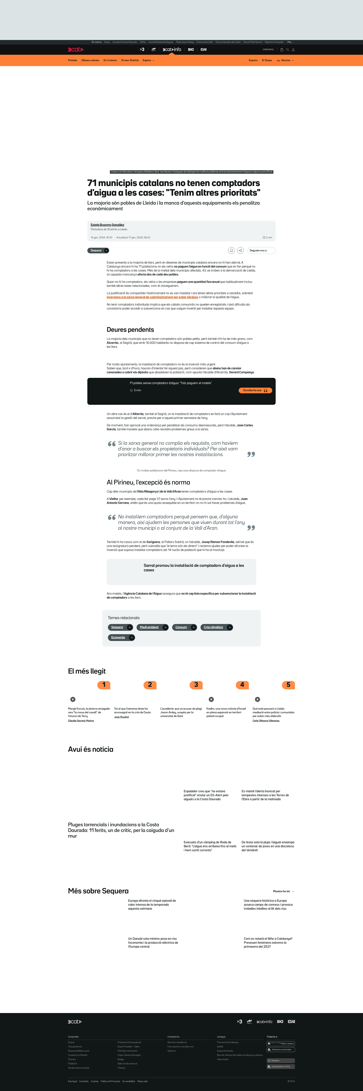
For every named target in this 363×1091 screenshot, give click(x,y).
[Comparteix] (240, 250)
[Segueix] (106, 250)
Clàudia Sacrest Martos (81, 721)
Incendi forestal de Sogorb (161, 42)
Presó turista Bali (205, 42)
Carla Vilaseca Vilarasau (266, 721)
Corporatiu (268, 49)
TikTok (143, 42)
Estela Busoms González (107, 225)
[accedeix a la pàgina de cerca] (287, 49)
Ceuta (107, 42)
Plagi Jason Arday (185, 42)
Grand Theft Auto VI (253, 42)
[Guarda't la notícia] (231, 250)
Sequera (96, 250)
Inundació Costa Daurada (125, 42)
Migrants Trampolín (274, 42)
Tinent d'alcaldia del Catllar (228, 42)
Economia (118, 637)
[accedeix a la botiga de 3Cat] (282, 49)
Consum (181, 627)
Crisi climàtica (213, 627)
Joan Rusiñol (121, 717)
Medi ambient (149, 627)
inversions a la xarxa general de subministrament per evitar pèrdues (152, 297)
